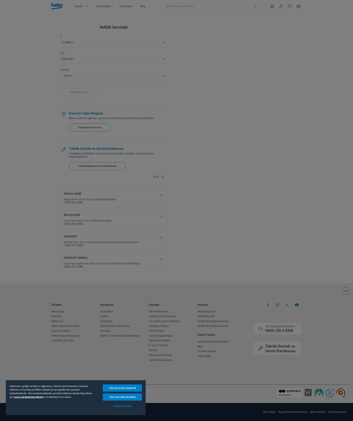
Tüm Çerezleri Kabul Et (122, 387)
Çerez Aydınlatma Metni (28, 396)
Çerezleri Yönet (122, 405)
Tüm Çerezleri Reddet (122, 396)
